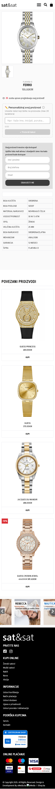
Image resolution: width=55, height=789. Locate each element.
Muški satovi (9, 667)
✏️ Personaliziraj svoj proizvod (23, 107)
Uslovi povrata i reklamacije (16, 708)
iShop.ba (41, 785)
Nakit (5, 671)
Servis (6, 721)
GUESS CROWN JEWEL (27, 576)
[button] (45, 4)
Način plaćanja (9, 696)
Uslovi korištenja (11, 692)
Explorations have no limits (42, 608)
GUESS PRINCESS (27, 346)
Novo (5, 675)
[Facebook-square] (5, 651)
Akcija (6, 679)
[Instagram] (11, 651)
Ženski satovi (9, 664)
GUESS (27, 423)
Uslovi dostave (10, 700)
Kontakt (6, 725)
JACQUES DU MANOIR (27, 499)
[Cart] (51, 5)
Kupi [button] (27, 357)
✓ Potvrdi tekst (27, 132)
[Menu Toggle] (39, 5)
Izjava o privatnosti (12, 704)
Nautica (36, 603)
